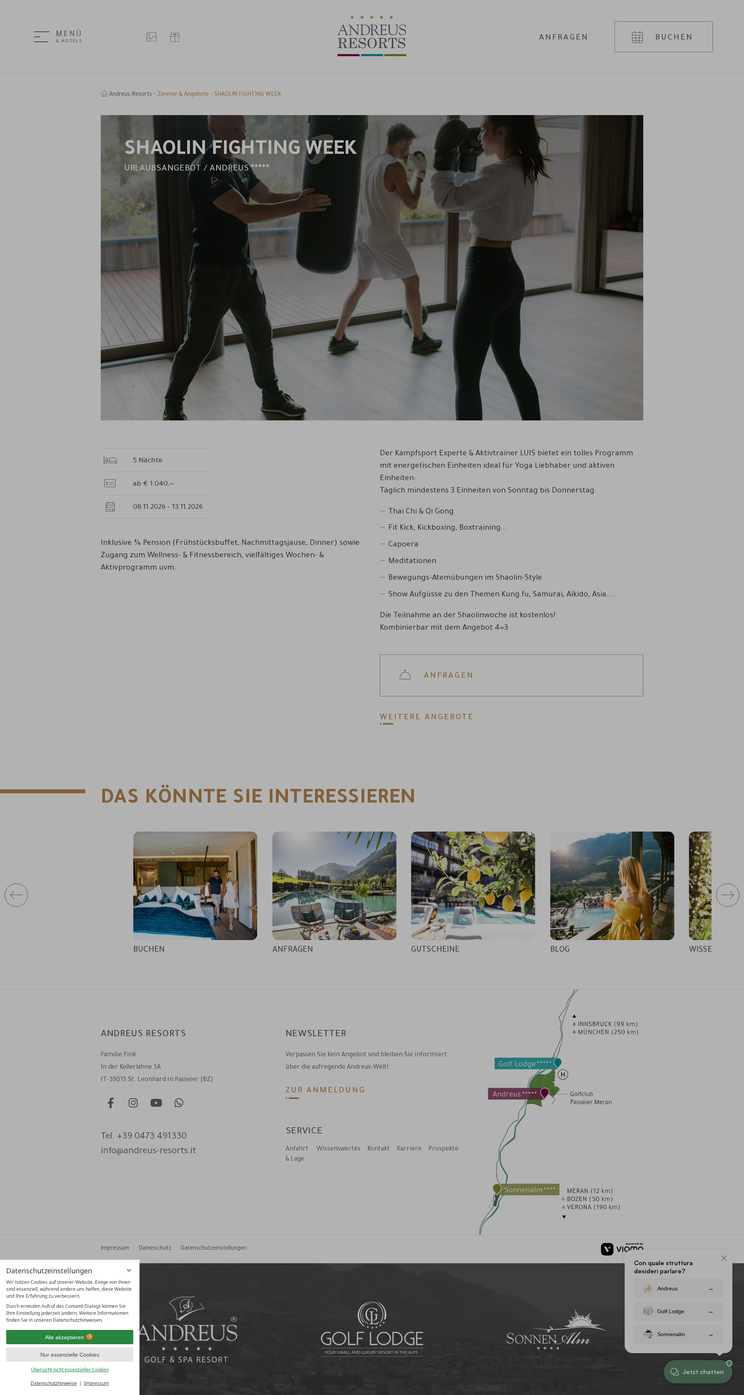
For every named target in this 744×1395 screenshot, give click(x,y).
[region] (69, 1301)
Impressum (96, 1383)
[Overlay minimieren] (129, 1270)
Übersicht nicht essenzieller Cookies (70, 1369)
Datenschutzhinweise (54, 1383)
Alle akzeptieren (64, 1337)
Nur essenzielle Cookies (69, 1355)
